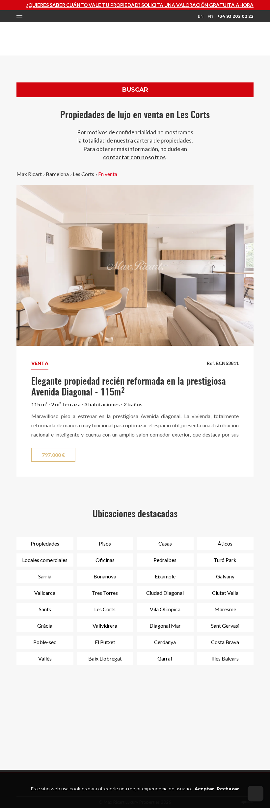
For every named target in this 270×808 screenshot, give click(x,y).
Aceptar (204, 788)
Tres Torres (105, 593)
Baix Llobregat (105, 658)
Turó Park (225, 560)
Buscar (135, 89)
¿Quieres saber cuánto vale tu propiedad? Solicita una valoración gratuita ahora (126, 5)
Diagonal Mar (165, 625)
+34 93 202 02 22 (235, 16)
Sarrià (44, 576)
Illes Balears (225, 658)
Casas (165, 543)
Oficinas (105, 560)
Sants (45, 609)
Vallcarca (44, 593)
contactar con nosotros (134, 157)
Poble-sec (44, 642)
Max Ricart (29, 174)
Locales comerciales (45, 560)
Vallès (45, 658)
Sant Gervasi (225, 625)
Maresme (225, 609)
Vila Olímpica (165, 609)
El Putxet (105, 642)
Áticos (225, 543)
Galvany (225, 576)
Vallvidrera (105, 625)
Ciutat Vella (225, 593)
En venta (107, 174)
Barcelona (57, 174)
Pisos (105, 543)
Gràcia (44, 625)
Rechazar (228, 788)
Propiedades (45, 543)
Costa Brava (225, 642)
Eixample (165, 576)
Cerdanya (165, 642)
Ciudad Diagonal (165, 593)
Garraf (165, 658)
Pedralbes (164, 560)
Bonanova (105, 576)
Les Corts (83, 174)
